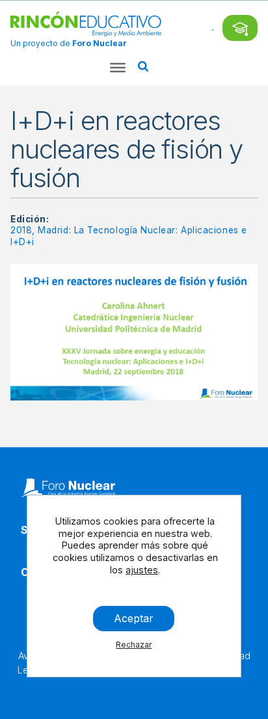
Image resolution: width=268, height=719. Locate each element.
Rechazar (134, 644)
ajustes (142, 569)
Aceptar (134, 618)
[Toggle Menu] (118, 67)
